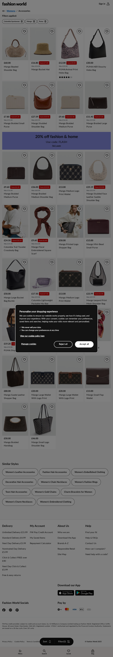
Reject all (63, 344)
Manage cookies (28, 344)
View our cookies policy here (32, 336)
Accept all (84, 344)
